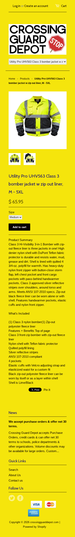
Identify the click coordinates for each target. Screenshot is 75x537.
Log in (16, 6)
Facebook (20, 498)
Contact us (16, 480)
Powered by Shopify (34, 526)
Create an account (36, 6)
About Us (15, 475)
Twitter (12, 498)
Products (25, 78)
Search (13, 469)
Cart (64, 6)
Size (11, 212)
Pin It (47, 389)
